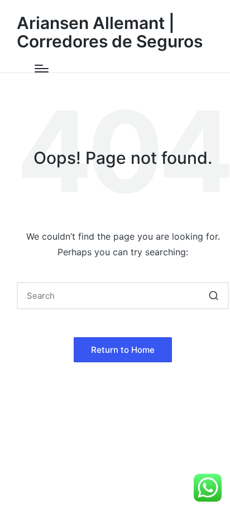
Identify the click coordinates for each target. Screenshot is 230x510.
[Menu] (42, 68)
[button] (214, 295)
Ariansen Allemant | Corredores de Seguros (110, 32)
